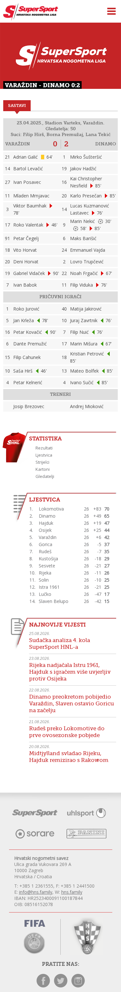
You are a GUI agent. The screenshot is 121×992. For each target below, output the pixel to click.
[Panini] (86, 836)
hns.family (71, 892)
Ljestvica (43, 455)
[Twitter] (60, 985)
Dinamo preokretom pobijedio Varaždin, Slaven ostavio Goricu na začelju (71, 703)
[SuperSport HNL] (29, 19)
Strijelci (42, 462)
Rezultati (44, 448)
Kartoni (42, 469)
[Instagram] (78, 985)
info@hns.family (35, 892)
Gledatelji (44, 476)
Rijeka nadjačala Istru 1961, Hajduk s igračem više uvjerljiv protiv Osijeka (70, 672)
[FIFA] (34, 924)
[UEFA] (34, 942)
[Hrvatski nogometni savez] (86, 936)
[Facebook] (43, 985)
